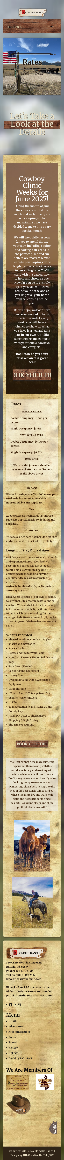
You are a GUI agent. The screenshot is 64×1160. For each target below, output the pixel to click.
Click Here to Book (32, 375)
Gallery (13, 1053)
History (13, 1047)
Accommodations (20, 1031)
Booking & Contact (20, 1058)
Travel (13, 1042)
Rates (12, 1037)
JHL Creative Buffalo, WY (38, 1155)
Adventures (16, 1026)
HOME (12, 1021)
